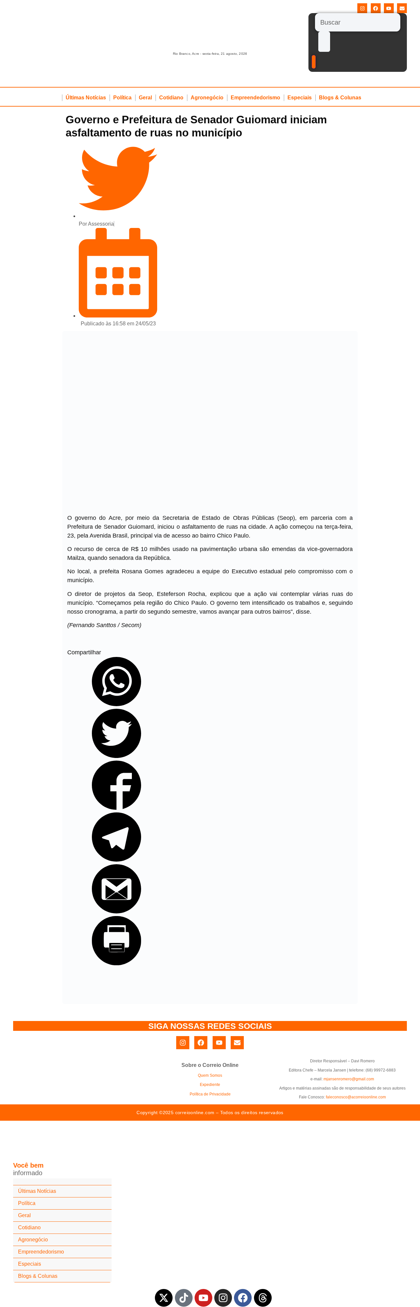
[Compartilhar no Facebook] (116, 808)
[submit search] (324, 41)
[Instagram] (362, 8)
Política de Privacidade (210, 1094)
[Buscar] (357, 22)
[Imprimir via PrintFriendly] (116, 963)
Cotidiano (171, 97)
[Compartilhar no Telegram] (116, 859)
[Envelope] (402, 8)
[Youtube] (389, 8)
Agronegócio (207, 97)
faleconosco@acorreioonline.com (356, 1097)
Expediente (210, 1084)
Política (122, 97)
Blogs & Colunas (340, 97)
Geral (145, 97)
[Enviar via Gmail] (116, 911)
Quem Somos (210, 1075)
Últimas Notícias (86, 97)
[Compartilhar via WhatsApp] (116, 704)
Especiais (299, 97)
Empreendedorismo (255, 97)
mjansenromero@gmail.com (349, 1079)
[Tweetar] (116, 756)
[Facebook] (376, 8)
